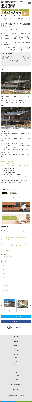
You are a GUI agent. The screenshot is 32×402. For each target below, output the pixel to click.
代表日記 (7, 18)
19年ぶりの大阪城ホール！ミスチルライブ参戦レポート (15, 231)
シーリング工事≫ (22, 163)
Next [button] (30, 305)
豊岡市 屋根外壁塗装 (6, 255)
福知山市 (5, 277)
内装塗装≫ (4, 165)
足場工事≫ (25, 165)
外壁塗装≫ (4, 161)
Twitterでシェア (16, 316)
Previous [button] (1, 305)
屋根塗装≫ (11, 161)
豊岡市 (15, 18)
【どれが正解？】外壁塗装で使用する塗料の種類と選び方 (15, 244)
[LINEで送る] (13, 193)
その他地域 (5, 285)
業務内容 (16, 345)
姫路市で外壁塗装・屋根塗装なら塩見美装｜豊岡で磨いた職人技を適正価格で (15, 237)
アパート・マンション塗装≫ (8, 163)
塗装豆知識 (5, 290)
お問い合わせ (16, 389)
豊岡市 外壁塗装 (5, 250)
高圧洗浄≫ (11, 165)
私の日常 (4, 294)
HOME (2, 18)
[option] (9, 305)
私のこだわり (16, 341)
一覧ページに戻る (16, 197)
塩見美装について (16, 384)
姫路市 (4, 281)
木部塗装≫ (18, 165)
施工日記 (11, 18)
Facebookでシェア (16, 321)
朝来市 (4, 273)
